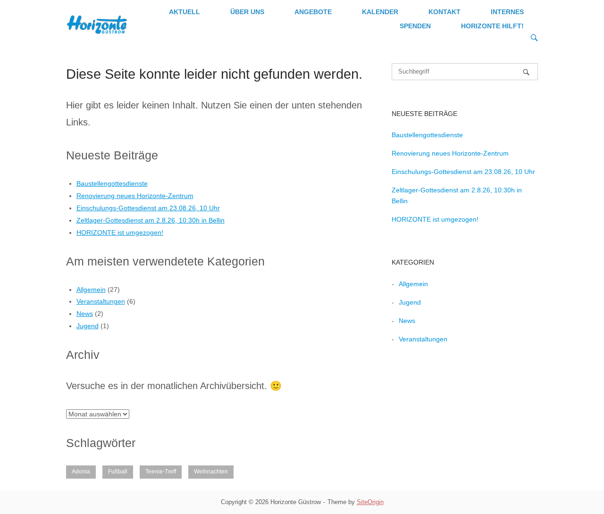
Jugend (87, 326)
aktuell (184, 12)
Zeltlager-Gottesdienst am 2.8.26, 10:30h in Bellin (150, 220)
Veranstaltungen (100, 301)
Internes (507, 12)
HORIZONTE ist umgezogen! (119, 232)
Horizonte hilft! (492, 26)
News (84, 313)
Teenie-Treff (160, 471)
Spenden (415, 26)
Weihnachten (211, 471)
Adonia (81, 471)
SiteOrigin (370, 502)
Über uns (247, 12)
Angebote (313, 12)
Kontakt (444, 12)
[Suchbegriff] (526, 72)
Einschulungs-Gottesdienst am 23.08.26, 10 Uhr (148, 208)
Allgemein (91, 289)
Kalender (380, 12)
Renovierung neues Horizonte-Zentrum (134, 195)
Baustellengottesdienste (112, 183)
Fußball (117, 471)
